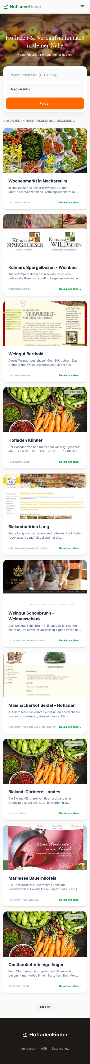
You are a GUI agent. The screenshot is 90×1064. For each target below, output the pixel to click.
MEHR (45, 1007)
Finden (45, 103)
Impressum (28, 1048)
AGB (44, 1048)
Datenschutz (60, 1048)
